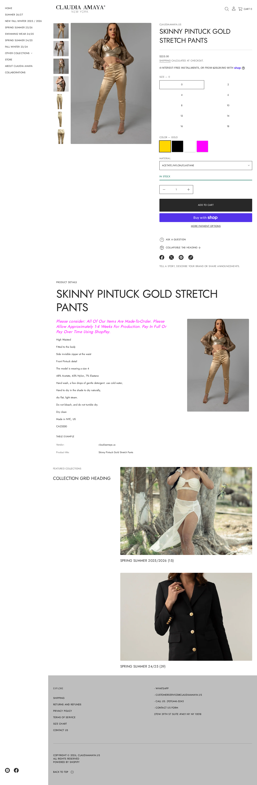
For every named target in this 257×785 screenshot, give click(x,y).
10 (228, 105)
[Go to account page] (233, 10)
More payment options (206, 226)
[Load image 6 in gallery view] (61, 119)
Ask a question (176, 239)
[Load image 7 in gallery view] (61, 137)
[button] (226, 9)
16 (182, 126)
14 (228, 116)
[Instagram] (7, 770)
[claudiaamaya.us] (80, 9)
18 (228, 126)
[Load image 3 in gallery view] (61, 66)
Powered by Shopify (66, 762)
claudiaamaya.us (170, 24)
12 (182, 116)
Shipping (165, 60)
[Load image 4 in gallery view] (61, 84)
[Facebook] (16, 770)
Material (164, 158)
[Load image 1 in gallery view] (61, 31)
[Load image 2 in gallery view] (61, 48)
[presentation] (111, 83)
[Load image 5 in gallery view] (61, 101)
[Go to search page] (226, 9)
